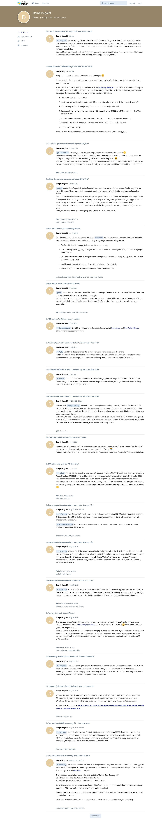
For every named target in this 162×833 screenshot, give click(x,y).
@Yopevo (99, 238)
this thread (116, 328)
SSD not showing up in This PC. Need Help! (63, 464)
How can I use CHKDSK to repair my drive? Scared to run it (69, 723)
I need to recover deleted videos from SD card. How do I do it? (70, 31)
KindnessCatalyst (66, 524)
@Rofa (59, 188)
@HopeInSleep (63, 153)
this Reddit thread (131, 328)
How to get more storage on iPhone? (61, 613)
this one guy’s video (86, 625)
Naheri (61, 379)
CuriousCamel (64, 328)
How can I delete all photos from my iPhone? (64, 229)
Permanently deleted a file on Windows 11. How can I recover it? (71, 657)
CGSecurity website (105, 87)
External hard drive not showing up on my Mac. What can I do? (70, 505)
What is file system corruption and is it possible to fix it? (68, 144)
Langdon (62, 40)
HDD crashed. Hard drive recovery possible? (63, 283)
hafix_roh (63, 514)
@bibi (59, 293)
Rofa (61, 352)
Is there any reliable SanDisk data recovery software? (67, 437)
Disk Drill (77, 770)
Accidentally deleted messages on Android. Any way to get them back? (73, 343)
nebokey (62, 732)
